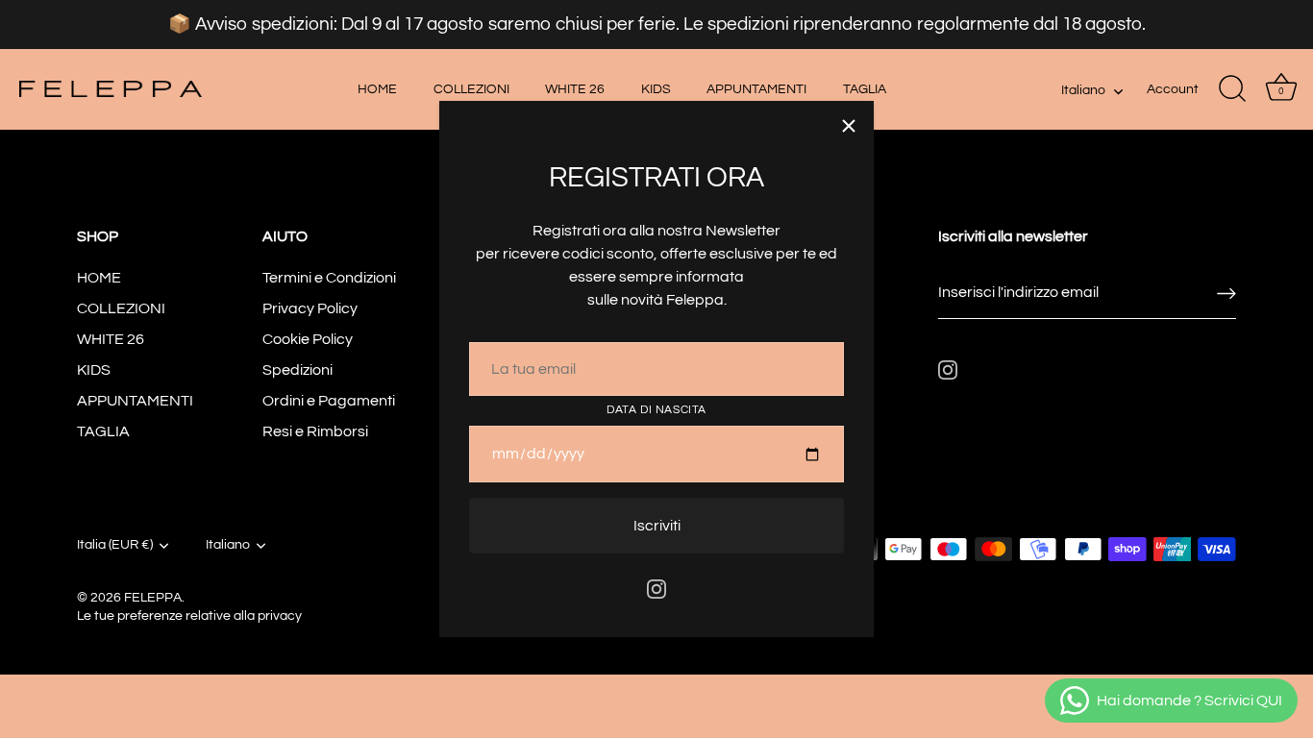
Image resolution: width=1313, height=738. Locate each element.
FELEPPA (153, 597)
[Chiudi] (849, 126)
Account (1173, 89)
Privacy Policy (310, 308)
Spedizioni (297, 370)
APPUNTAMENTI (756, 89)
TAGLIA (864, 89)
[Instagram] (656, 588)
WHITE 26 (575, 89)
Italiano (1083, 90)
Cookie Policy (307, 339)
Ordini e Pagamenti (328, 400)
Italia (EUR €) (115, 545)
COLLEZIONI (471, 89)
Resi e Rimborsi (315, 431)
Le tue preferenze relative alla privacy (189, 616)
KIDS (656, 89)
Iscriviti (657, 525)
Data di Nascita (656, 410)
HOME (377, 89)
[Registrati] (1226, 293)
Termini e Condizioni (329, 277)
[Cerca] (1232, 89)
